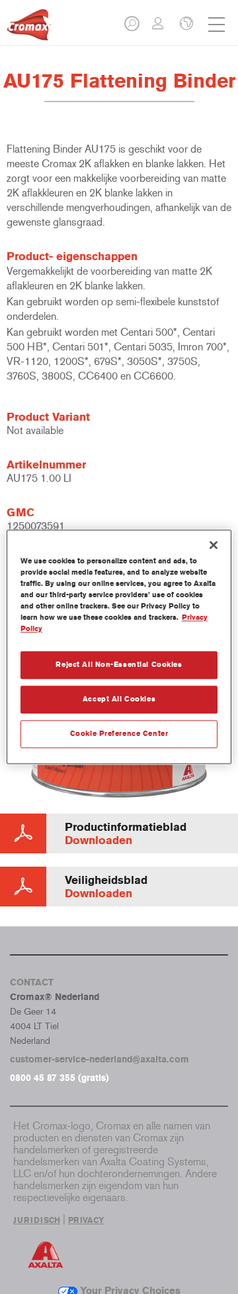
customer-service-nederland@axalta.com (99, 1059)
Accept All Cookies (119, 699)
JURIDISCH (36, 1220)
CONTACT (32, 982)
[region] (119, 646)
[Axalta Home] (29, 30)
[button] (132, 27)
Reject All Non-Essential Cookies (119, 665)
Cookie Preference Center (119, 734)
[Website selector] (185, 24)
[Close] (213, 544)
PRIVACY (86, 1220)
